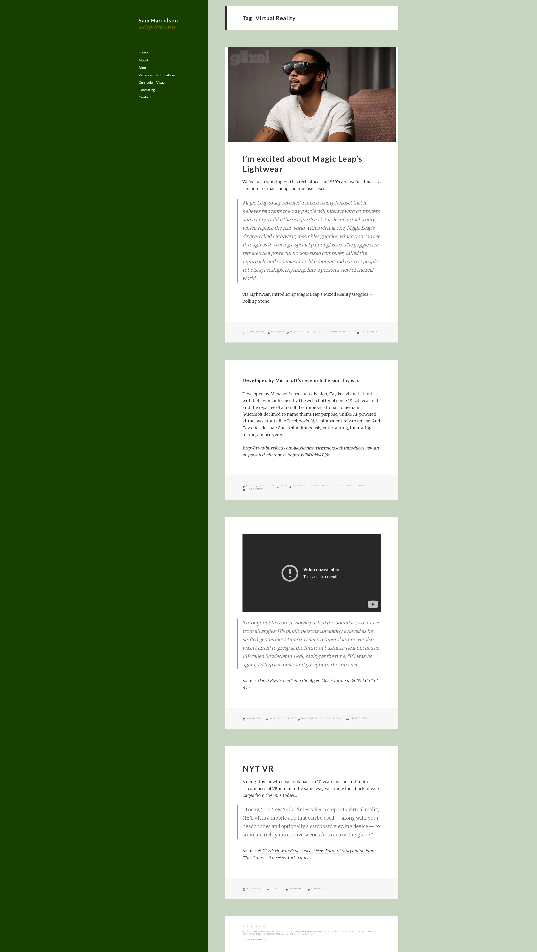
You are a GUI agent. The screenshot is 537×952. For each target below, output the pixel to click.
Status (283, 485)
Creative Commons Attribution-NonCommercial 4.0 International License (309, 932)
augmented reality (327, 332)
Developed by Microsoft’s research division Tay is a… (302, 380)
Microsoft (336, 485)
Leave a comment (369, 332)
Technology (277, 332)
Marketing (275, 718)
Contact (145, 97)
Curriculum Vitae (152, 82)
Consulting (147, 90)
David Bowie (307, 718)
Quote (249, 485)
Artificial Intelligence (302, 332)
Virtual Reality (346, 332)
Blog (142, 67)
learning (324, 485)
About (143, 60)
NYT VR (258, 768)
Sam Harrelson (158, 20)
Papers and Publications (157, 75)
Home (143, 53)
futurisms (320, 718)
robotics (347, 485)
